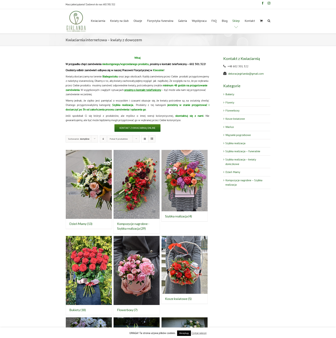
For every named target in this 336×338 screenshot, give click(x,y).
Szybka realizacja (235, 143)
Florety (229, 102)
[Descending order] (103, 138)
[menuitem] (100, 20)
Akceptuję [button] (184, 333)
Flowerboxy (232, 110)
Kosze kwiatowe (235, 118)
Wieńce (229, 127)
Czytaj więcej (199, 333)
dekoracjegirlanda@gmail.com (246, 73)
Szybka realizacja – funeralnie (242, 151)
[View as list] (151, 138)
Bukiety (229, 94)
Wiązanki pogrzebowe (238, 135)
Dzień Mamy (232, 172)
